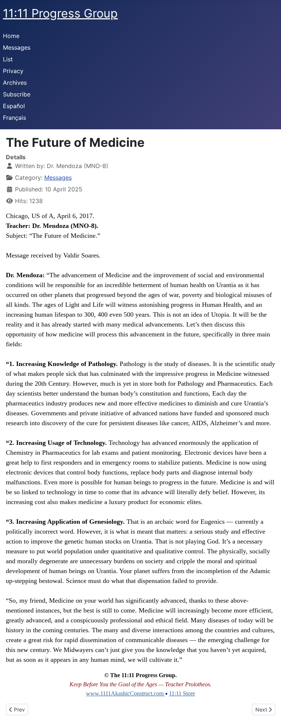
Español (14, 106)
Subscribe (16, 94)
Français (14, 117)
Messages (16, 47)
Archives (15, 82)
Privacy (13, 71)
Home (11, 35)
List (8, 59)
